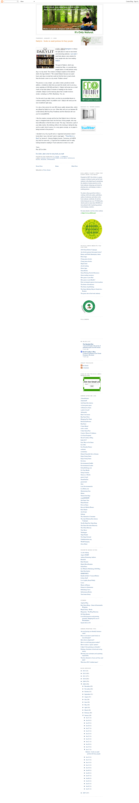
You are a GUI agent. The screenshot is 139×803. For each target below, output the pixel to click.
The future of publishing (87, 287)
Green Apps (84, 268)
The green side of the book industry (90, 293)
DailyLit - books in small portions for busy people (54, 41)
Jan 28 (88, 726)
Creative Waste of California (88, 433)
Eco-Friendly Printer (86, 447)
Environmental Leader (87, 465)
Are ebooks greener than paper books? (91, 252)
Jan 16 (88, 757)
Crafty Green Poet (85, 431)
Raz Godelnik (85, 368)
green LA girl (84, 477)
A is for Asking (85, 552)
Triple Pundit (84, 535)
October (86, 691)
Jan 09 (88, 770)
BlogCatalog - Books (86, 609)
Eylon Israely (85, 365)
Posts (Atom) (46, 170)
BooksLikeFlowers (86, 421)
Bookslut (83, 559)
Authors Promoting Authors (88, 557)
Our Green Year (85, 500)
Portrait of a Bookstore (87, 587)
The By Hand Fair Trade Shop (89, 523)
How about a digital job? (87, 640)
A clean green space (86, 405)
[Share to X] (60, 49)
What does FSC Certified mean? (89, 662)
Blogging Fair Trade (86, 419)
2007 (84, 793)
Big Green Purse (85, 417)
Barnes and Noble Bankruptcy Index (91, 254)
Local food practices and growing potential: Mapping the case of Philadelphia (90, 618)
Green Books (84, 270)
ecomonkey (84, 452)
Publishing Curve (85, 589)
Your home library (86, 594)
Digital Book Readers (87, 564)
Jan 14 (88, 762)
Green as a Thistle (85, 475)
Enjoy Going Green (86, 456)
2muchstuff (84, 401)
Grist (82, 484)
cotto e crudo (84, 428)
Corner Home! (84, 426)
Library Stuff (84, 578)
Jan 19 (88, 747)
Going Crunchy (85, 472)
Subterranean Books (86, 592)
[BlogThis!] (58, 49)
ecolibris (63, 158)
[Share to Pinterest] (64, 49)
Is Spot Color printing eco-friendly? (90, 647)
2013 (84, 671)
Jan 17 (88, 749)
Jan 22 (88, 739)
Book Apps (84, 257)
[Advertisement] (87, 62)
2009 (84, 681)
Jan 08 (88, 773)
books (43, 158)
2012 (84, 673)
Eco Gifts (83, 445)
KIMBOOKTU (85, 573)
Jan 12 (88, 765)
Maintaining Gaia (85, 491)
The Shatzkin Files (88, 344)
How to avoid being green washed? (90, 642)
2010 (84, 679)
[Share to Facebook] (62, 49)
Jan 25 (88, 731)
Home (57, 166)
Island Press (84, 566)
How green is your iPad (87, 277)
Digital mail (84, 263)
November (87, 689)
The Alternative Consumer (88, 516)
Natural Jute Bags (85, 496)
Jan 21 (88, 741)
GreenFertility (84, 479)
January (86, 715)
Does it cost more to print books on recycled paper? (90, 637)
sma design (84, 512)
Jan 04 (88, 781)
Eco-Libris (95, 211)
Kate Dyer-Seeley (85, 571)
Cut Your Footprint (86, 435)
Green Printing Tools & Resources (90, 273)
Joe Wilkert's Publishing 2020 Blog (90, 569)
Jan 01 (88, 789)
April (86, 707)
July (85, 699)
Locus (82, 583)
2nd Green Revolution (87, 403)
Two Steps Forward (86, 537)
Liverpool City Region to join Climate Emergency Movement (92, 354)
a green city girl (85, 410)
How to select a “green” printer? (89, 644)
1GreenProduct (85, 398)
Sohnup (83, 514)
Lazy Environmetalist (87, 486)
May (85, 705)
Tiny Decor (84, 530)
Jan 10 (88, 768)
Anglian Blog (84, 603)
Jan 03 (88, 783)
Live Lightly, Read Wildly (88, 580)
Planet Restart (84, 502)
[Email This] (56, 49)
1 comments (64, 156)
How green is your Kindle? (88, 280)
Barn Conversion (85, 414)
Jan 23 (88, 736)
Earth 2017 (84, 440)
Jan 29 (88, 723)
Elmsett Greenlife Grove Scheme (90, 454)
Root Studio (84, 509)
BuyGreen (83, 424)
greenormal (84, 482)
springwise (51, 159)
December (87, 686)
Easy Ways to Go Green (87, 442)
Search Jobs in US (85, 623)
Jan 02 (88, 786)
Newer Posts (39, 166)
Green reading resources (87, 275)
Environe (83, 461)
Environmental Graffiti (87, 463)
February (87, 713)
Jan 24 (88, 733)
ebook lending (85, 266)
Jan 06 (88, 778)
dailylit (49, 158)
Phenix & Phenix (85, 585)
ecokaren (83, 449)
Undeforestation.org (86, 539)
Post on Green (84, 505)
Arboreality (84, 412)
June (85, 702)
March (86, 710)
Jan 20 (88, 744)
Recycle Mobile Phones (87, 507)
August (86, 697)
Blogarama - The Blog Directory (89, 612)
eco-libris (56, 158)
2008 (84, 684)
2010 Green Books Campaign (89, 250)
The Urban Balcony (86, 528)
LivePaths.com (85, 489)
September (87, 694)
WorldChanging (85, 542)
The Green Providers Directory (89, 525)
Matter (82, 493)
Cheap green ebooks (86, 259)
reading (43, 159)
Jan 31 (88, 718)
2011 (84, 676)
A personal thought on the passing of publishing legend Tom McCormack (92, 346)
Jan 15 (88, 760)
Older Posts (74, 166)
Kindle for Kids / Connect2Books (90, 576)
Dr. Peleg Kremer (85, 614)
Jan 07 (88, 776)
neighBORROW (85, 498)
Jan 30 (88, 720)
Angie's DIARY (85, 555)
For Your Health (85, 470)
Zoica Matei (84, 544)
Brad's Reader (84, 562)
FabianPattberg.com (86, 468)
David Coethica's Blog (89, 352)
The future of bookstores (87, 284)
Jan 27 (88, 728)
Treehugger (84, 532)
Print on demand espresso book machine (92, 282)
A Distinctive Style (86, 408)
